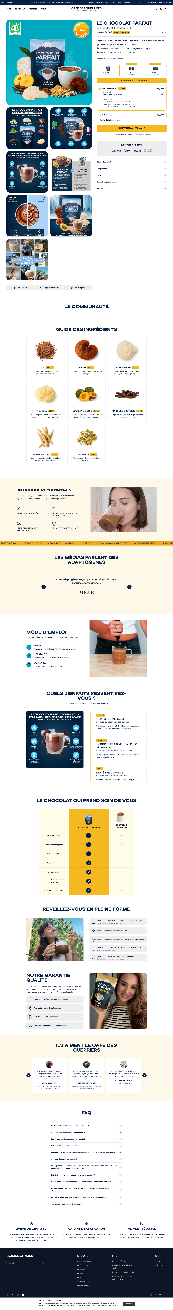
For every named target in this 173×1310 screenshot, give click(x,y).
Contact (158, 1261)
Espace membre (84, 1286)
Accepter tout (128, 1304)
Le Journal (81, 1277)
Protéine (33, 9)
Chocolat (20, 9)
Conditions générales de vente (122, 1266)
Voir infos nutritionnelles (110, 58)
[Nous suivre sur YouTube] (23, 1295)
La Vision (81, 1269)
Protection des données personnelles (122, 1277)
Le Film (80, 1273)
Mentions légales (119, 1261)
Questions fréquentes (86, 1261)
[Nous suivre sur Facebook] (7, 1295)
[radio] (132, 98)
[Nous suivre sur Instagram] (13, 1295)
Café (8, 9)
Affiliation (159, 1265)
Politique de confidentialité (123, 1272)
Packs (43, 9)
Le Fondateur (82, 1265)
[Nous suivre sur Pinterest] (18, 1295)
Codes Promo (83, 1282)
